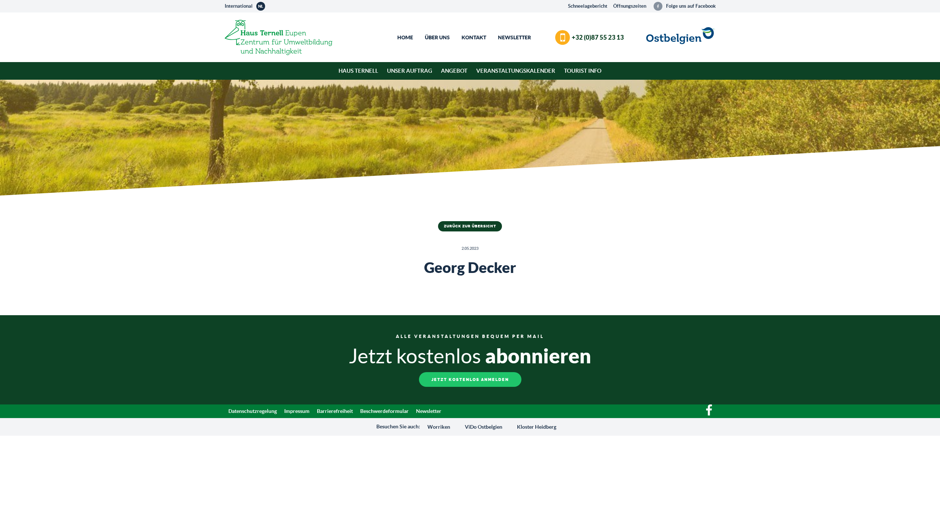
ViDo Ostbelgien (483, 427)
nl (260, 6)
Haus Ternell (358, 71)
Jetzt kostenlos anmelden (470, 379)
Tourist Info (582, 71)
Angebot (454, 71)
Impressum (297, 411)
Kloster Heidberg (536, 427)
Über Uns (437, 37)
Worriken (438, 427)
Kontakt (474, 37)
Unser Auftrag (409, 71)
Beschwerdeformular (384, 411)
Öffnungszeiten (629, 6)
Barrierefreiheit (335, 411)
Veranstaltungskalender (515, 71)
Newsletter (514, 37)
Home (405, 37)
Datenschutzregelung (252, 411)
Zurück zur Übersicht (470, 226)
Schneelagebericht (587, 6)
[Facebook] (709, 413)
